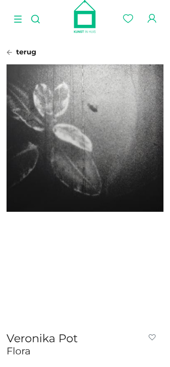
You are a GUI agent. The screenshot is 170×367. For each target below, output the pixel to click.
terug (25, 52)
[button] (154, 337)
